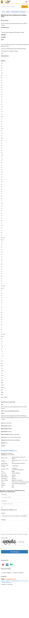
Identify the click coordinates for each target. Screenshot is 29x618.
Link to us (3, 581)
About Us (8, 581)
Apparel (8, 11)
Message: (3, 519)
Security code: (4, 538)
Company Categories (18, 572)
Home (3, 11)
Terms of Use (25, 581)
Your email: (3, 501)
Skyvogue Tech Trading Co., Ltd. (9, 450)
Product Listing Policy (16, 581)
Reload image (21, 541)
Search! (24, 7)
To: (2, 507)
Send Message (14, 552)
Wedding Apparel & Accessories (18, 11)
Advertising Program (6, 582)
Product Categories (6, 572)
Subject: (3, 513)
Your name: (4, 494)
